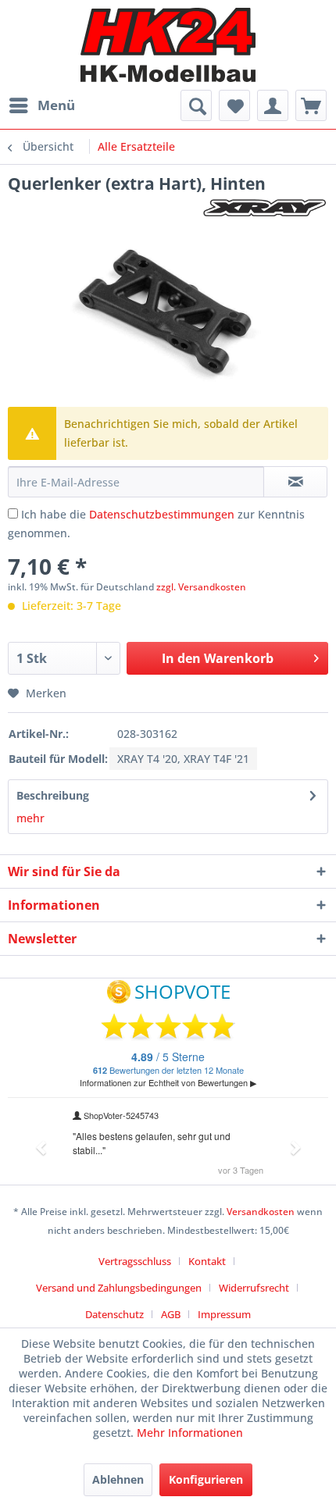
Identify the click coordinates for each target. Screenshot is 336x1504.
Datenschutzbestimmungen (161, 514)
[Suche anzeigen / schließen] (196, 105)
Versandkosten (261, 1211)
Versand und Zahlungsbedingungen (119, 1288)
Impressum (224, 1314)
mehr (30, 818)
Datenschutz (114, 1314)
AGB (171, 1314)
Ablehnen (118, 1479)
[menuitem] (41, 105)
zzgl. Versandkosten (201, 586)
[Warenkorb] (311, 105)
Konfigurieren (206, 1479)
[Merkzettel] (234, 105)
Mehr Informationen (190, 1432)
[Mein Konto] (272, 105)
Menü (56, 105)
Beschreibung (52, 795)
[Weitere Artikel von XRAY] (265, 208)
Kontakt (207, 1261)
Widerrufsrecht (254, 1288)
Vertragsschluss (134, 1261)
